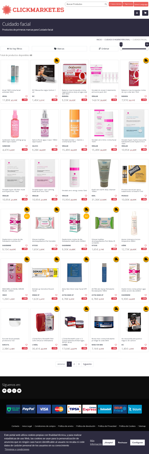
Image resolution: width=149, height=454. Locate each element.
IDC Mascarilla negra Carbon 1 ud (44, 91)
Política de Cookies (127, 426)
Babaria (65, 96)
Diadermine (6, 245)
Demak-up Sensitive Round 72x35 (43, 290)
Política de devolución (85, 426)
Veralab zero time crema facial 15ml (104, 141)
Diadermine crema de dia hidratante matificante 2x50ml (74, 240)
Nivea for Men (97, 345)
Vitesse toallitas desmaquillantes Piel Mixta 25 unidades (103, 241)
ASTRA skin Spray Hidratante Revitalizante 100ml (103, 290)
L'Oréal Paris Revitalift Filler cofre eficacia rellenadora (43, 339)
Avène (123, 245)
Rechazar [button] (122, 442)
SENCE (4, 295)
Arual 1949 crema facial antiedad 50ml (11, 91)
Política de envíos (65, 426)
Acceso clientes (116, 4)
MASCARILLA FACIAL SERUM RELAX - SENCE (13, 290)
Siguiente (87, 364)
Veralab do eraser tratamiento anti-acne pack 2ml (104, 91)
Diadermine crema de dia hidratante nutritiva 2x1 (12, 240)
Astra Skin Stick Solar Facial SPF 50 (74, 290)
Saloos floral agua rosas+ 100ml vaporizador (44, 141)
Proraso (124, 196)
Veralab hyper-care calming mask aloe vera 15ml (43, 190)
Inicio (99, 39)
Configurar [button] (137, 442)
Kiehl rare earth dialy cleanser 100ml (104, 190)
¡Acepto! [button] (108, 442)
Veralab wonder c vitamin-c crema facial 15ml (73, 141)
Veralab (95, 96)
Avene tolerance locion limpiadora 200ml (130, 240)
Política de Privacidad (107, 426)
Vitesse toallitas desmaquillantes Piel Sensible (44, 240)
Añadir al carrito (16, 106)
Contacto (15, 426)
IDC (33, 96)
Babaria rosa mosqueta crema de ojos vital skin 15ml (133, 91)
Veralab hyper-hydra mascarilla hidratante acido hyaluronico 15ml (133, 141)
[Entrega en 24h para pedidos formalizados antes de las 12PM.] (57, 60)
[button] (59, 48)
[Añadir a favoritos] (26, 96)
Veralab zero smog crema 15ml (74, 190)
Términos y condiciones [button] (17, 449)
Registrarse (128, 4)
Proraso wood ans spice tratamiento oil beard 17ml (132, 190)
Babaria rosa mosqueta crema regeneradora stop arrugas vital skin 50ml (74, 92)
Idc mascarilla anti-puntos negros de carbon (131, 339)
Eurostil (5, 345)
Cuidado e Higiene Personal (117, 39)
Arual (4, 96)
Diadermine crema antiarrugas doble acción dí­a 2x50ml (133, 290)
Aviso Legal (27, 426)
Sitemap (142, 426)
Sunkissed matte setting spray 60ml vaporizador (14, 141)
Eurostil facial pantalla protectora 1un (10, 339)
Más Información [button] (96, 442)
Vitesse (35, 245)
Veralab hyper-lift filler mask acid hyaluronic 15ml (13, 190)
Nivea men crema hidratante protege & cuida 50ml (103, 339)
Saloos (35, 146)
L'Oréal (35, 345)
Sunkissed (6, 146)
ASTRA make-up (68, 295)
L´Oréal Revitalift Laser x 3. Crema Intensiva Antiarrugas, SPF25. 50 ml (73, 340)
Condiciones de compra (45, 426)
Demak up (35, 295)
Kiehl (93, 196)
